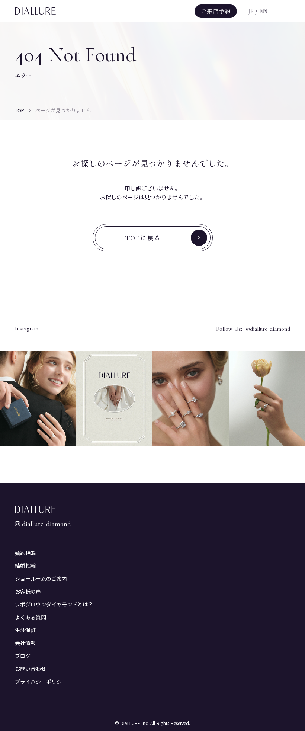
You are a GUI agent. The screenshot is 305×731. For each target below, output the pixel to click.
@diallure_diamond (268, 329)
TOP (19, 110)
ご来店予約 (216, 10)
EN (263, 11)
